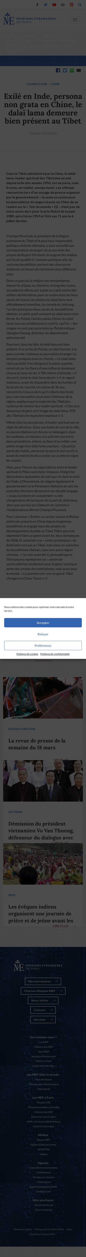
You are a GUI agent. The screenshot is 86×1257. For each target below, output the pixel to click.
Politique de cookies (27, 653)
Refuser (43, 634)
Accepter (43, 623)
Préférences (43, 645)
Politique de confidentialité (55, 653)
